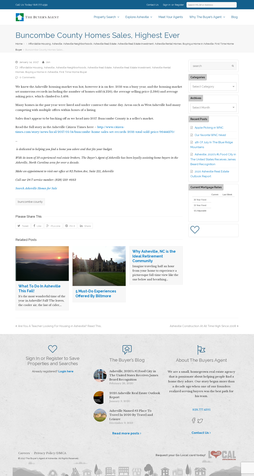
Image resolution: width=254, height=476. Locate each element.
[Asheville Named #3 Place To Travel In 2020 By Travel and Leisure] (100, 415)
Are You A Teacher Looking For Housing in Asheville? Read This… (60, 326)
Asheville (57, 43)
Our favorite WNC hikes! (210, 135)
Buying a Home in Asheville (198, 43)
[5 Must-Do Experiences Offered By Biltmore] (99, 266)
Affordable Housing (39, 43)
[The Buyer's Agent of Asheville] (37, 17)
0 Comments (27, 77)
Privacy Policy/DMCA (50, 453)
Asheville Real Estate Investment (136, 43)
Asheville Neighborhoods (77, 43)
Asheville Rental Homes (168, 43)
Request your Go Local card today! (182, 455)
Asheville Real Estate (104, 43)
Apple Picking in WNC (209, 127)
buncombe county (30, 201)
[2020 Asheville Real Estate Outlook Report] (100, 397)
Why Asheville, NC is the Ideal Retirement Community (154, 256)
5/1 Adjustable (200, 211)
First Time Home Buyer (73, 71)
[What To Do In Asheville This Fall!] (42, 263)
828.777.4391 (40, 4)
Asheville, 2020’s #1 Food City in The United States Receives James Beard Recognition (213, 159)
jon (48, 62)
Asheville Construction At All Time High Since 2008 (203, 326)
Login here (65, 371)
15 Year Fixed (200, 205)
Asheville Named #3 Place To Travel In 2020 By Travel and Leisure (131, 415)
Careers (24, 453)
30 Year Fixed (200, 200)
